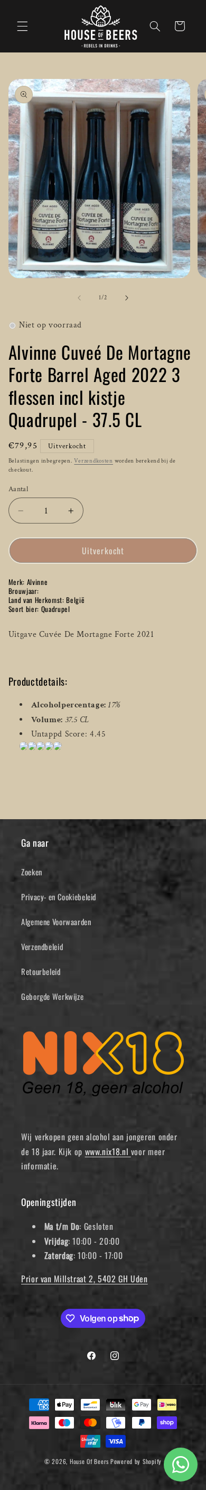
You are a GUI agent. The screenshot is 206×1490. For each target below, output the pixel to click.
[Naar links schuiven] (79, 298)
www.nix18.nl (108, 1151)
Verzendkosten (93, 461)
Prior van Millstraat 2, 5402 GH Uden (84, 1278)
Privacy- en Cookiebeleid (58, 896)
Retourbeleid (41, 971)
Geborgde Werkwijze (52, 996)
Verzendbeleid (42, 946)
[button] (22, 26)
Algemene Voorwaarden (56, 921)
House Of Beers (89, 1461)
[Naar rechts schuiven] (126, 298)
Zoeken (31, 871)
